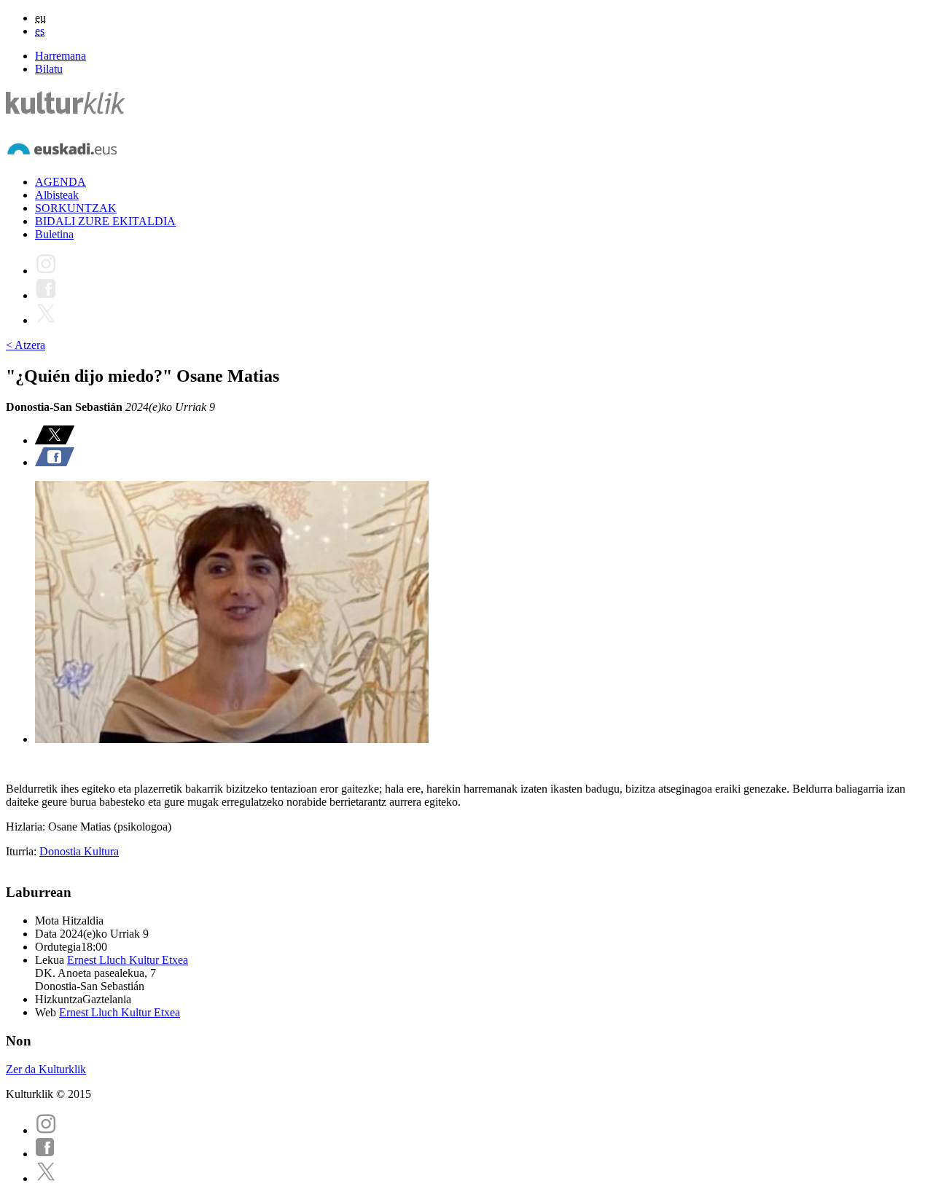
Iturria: (22, 851)
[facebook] (45, 1153)
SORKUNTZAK (76, 208)
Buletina (54, 234)
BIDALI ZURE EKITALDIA (105, 221)
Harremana (60, 56)
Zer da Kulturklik (46, 1069)
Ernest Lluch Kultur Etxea (127, 960)
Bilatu (49, 69)
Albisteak (57, 195)
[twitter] (46, 1178)
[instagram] (46, 1130)
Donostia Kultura (79, 851)
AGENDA (60, 182)
